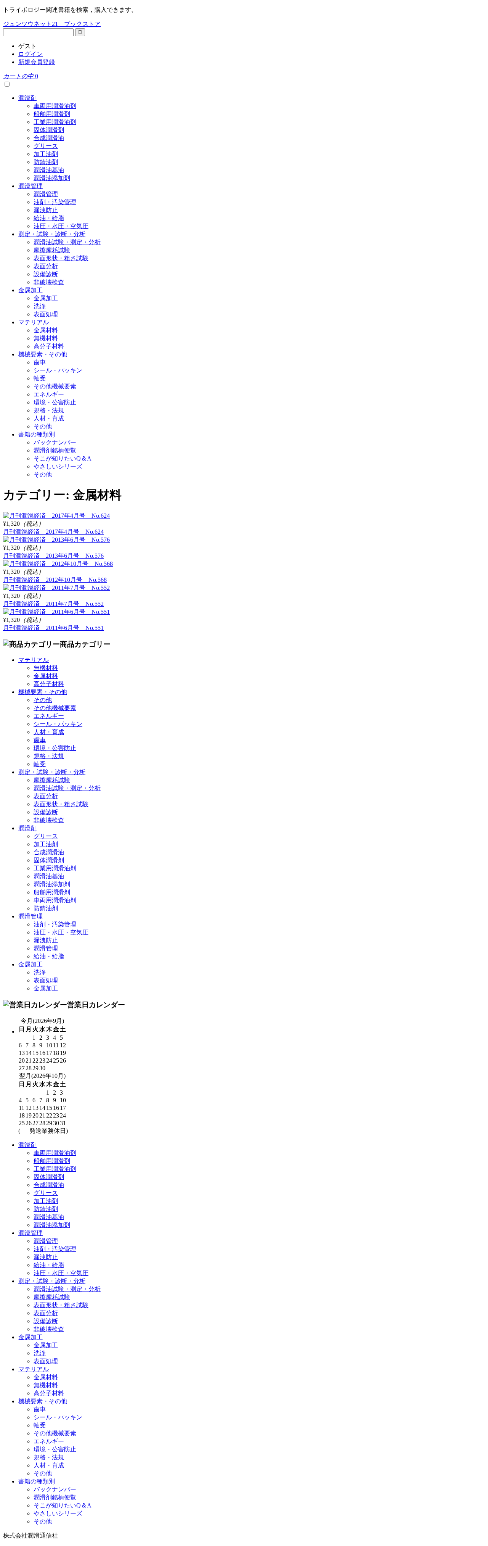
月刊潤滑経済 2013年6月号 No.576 (53, 555)
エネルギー (49, 394)
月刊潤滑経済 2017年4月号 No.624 (53, 531)
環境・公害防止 (55, 402)
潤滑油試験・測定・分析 (67, 242)
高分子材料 (49, 346)
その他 (43, 426)
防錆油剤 (46, 162)
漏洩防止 (46, 210)
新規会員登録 (36, 62)
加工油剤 (46, 154)
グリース (46, 146)
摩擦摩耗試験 (52, 250)
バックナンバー (55, 442)
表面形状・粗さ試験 (61, 258)
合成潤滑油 (49, 138)
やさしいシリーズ (58, 466)
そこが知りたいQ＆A (63, 458)
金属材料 (46, 330)
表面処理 (46, 314)
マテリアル (33, 322)
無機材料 (46, 338)
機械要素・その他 (42, 354)
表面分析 (46, 266)
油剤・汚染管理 (55, 202)
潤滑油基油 (49, 170)
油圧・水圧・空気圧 (61, 226)
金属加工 (30, 290)
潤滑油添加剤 (52, 178)
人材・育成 (49, 418)
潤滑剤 (27, 98)
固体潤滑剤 (49, 130)
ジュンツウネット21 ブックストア (52, 24)
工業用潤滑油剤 (55, 122)
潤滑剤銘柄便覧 (55, 450)
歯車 (40, 362)
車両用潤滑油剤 (55, 106)
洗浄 (40, 306)
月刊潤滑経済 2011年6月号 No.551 (53, 628)
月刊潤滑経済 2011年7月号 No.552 (53, 604)
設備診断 (46, 274)
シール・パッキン (58, 370)
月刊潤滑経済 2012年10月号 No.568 (55, 580)
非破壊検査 (49, 282)
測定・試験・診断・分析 (51, 234)
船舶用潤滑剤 (52, 114)
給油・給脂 (49, 218)
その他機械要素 (55, 386)
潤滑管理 (30, 186)
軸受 (40, 378)
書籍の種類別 (36, 434)
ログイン (30, 54)
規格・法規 (49, 410)
